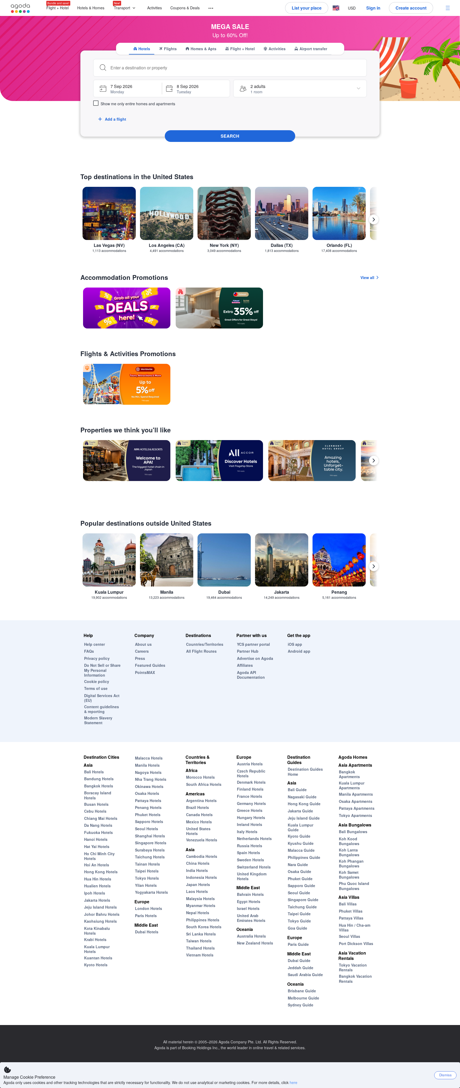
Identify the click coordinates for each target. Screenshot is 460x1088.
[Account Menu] (448, 8)
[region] (230, 222)
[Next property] (374, 460)
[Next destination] (374, 219)
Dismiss (445, 1074)
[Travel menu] (208, 8)
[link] (126, 308)
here (293, 1082)
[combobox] (236, 67)
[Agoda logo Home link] (20, 8)
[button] (126, 8)
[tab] (141, 48)
